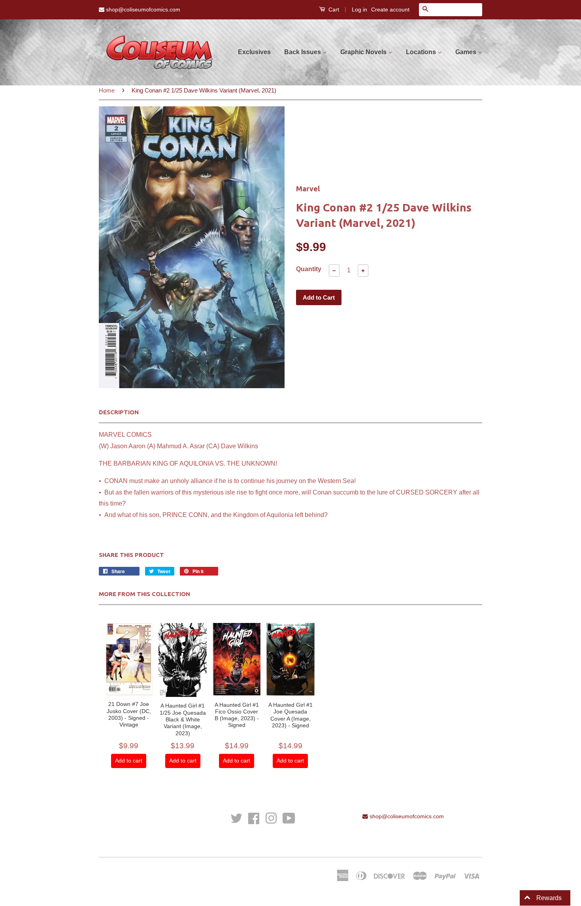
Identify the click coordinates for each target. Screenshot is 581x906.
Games (466, 52)
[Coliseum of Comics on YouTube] (289, 818)
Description (119, 412)
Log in (359, 9)
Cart (333, 9)
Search (108, 827)
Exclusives (254, 52)
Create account (390, 9)
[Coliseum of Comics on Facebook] (254, 818)
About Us (110, 839)
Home (107, 90)
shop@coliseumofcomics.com (142, 9)
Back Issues (303, 52)
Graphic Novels (364, 52)
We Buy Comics (118, 816)
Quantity (308, 269)
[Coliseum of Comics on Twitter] (236, 818)
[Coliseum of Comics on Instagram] (271, 818)
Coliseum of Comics (171, 874)
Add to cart (128, 760)
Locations (422, 52)
